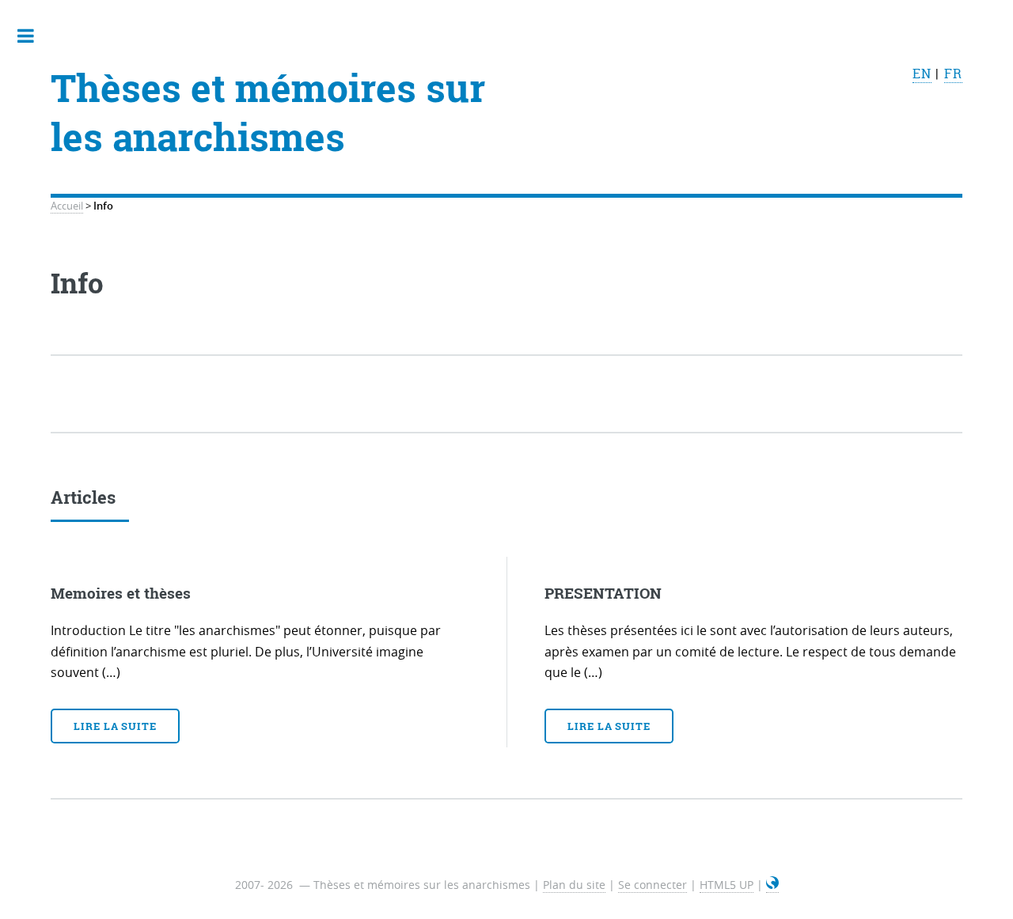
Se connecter (652, 884)
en (921, 73)
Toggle (34, 35)
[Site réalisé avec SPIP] (772, 885)
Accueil (67, 206)
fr (953, 73)
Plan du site (574, 884)
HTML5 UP (726, 884)
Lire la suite (115, 726)
